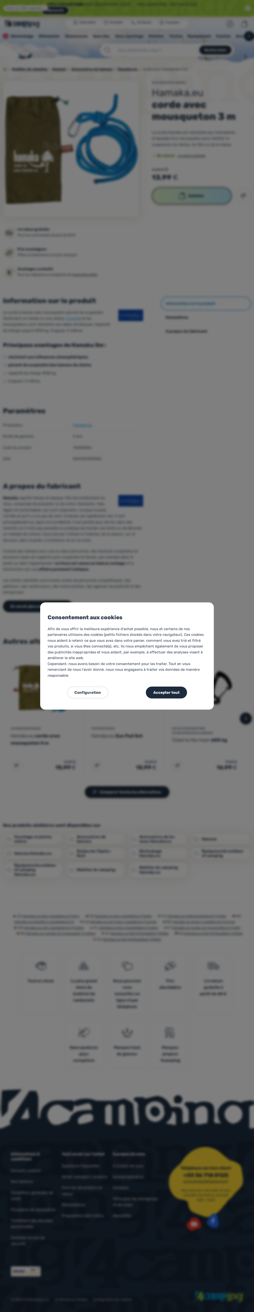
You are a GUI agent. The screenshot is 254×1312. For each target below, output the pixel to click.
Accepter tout (166, 692)
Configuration (87, 692)
